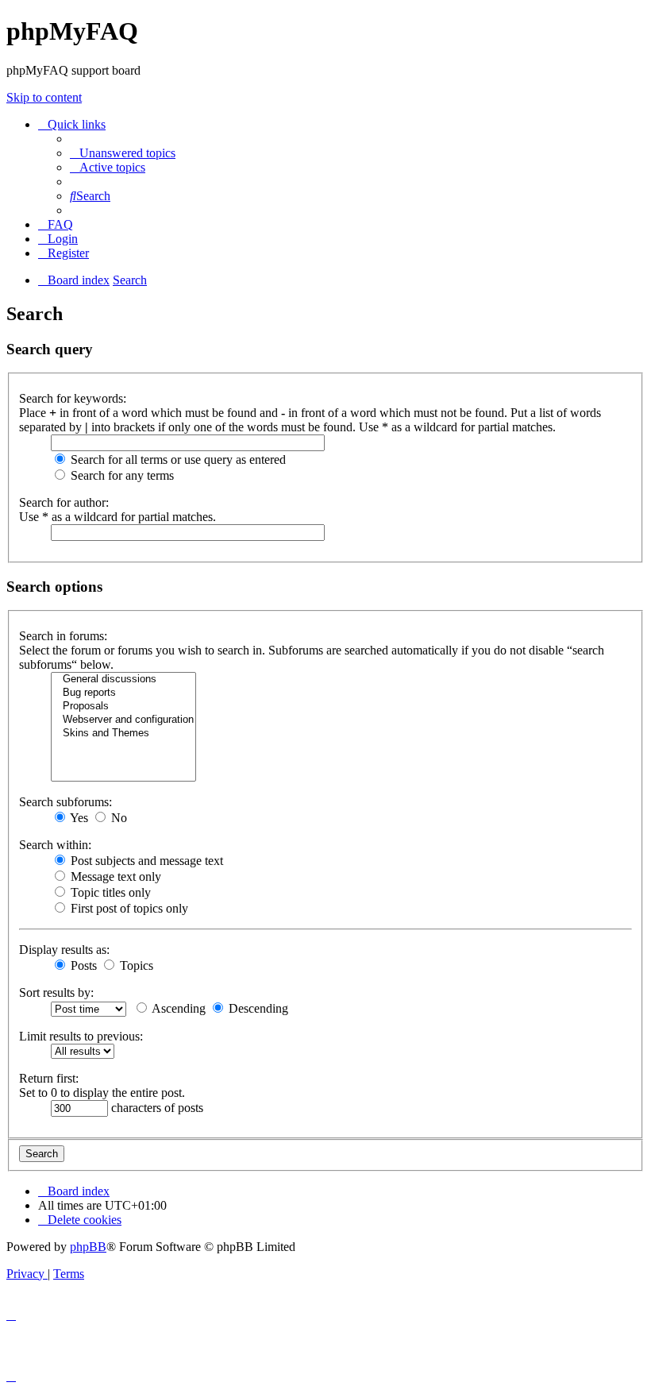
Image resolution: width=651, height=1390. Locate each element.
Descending (256, 1008)
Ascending (177, 1008)
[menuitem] (122, 153)
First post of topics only (127, 908)
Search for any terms (120, 475)
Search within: (55, 844)
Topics (135, 965)
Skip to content (44, 97)
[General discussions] (123, 679)
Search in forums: (63, 636)
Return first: (49, 1078)
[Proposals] (123, 706)
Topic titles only (109, 892)
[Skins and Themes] (123, 733)
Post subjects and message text (145, 860)
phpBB (88, 1246)
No (117, 817)
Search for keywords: (72, 398)
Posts (82, 965)
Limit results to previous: (81, 1036)
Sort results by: (56, 992)
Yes (77, 817)
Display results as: (64, 949)
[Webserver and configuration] (123, 720)
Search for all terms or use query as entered (176, 459)
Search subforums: (65, 802)
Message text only (114, 876)
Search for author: (64, 502)
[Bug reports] (123, 693)
